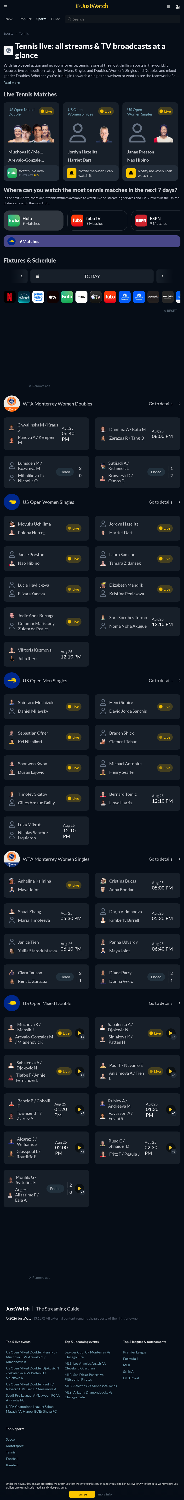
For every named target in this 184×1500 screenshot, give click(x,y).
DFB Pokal (131, 1378)
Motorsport (14, 1446)
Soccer (11, 1439)
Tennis (24, 33)
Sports (8, 33)
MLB (126, 1365)
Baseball (12, 1465)
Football (12, 1459)
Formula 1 (130, 1359)
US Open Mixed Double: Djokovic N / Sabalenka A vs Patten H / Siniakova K (32, 1373)
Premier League (134, 1352)
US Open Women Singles (80, 111)
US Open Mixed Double (21, 111)
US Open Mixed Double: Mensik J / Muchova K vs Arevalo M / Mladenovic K (31, 1357)
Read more (12, 82)
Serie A (128, 1371)
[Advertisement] (39, 353)
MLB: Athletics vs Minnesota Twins (91, 1386)
